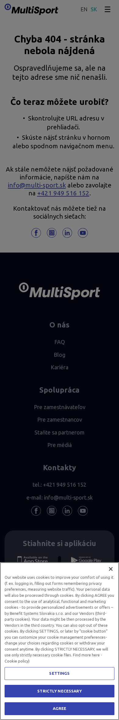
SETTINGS (59, 673)
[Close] (110, 569)
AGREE (60, 708)
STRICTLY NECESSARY (59, 691)
